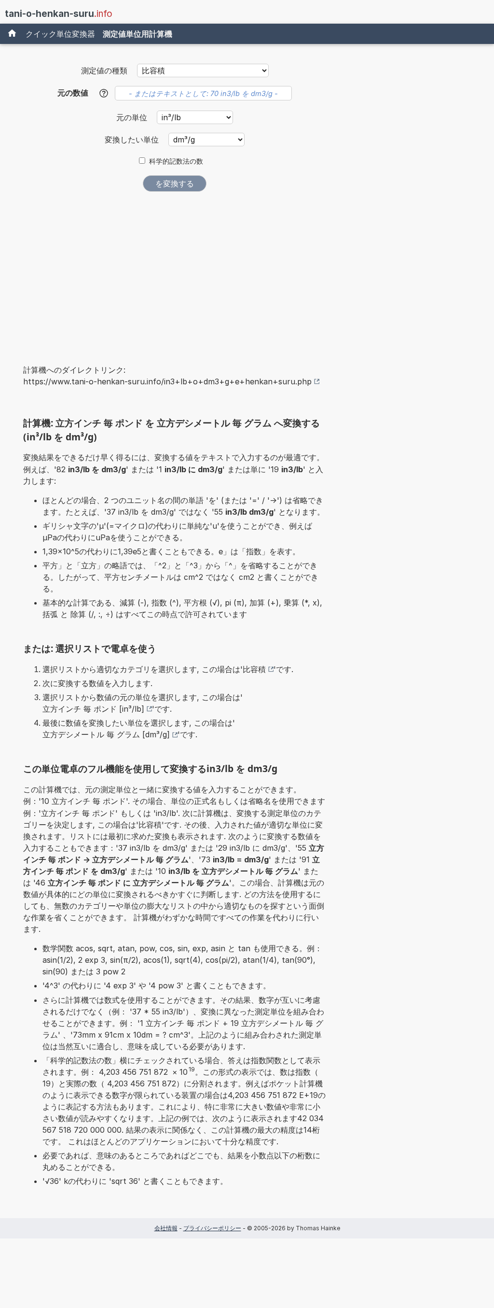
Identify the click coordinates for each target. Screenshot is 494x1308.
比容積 (254, 669)
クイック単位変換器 (60, 34)
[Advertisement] (174, 271)
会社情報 (166, 1228)
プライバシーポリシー (212, 1228)
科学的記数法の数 (176, 161)
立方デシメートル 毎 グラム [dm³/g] (106, 734)
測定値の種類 (104, 70)
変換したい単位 (133, 139)
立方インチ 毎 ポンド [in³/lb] (93, 709)
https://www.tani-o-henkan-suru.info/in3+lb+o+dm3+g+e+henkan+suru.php (167, 381)
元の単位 (133, 117)
